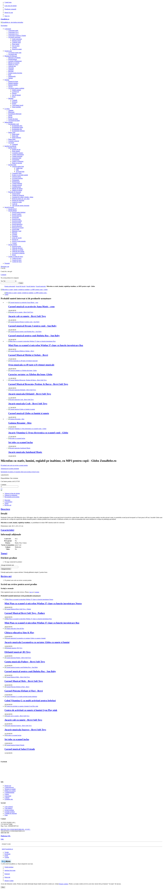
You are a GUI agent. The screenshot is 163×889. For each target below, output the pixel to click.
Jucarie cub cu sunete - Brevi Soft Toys (27, 316)
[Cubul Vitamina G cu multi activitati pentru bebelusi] (21, 696)
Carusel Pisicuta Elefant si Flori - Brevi (24, 691)
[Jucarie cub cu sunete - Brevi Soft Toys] (20, 312)
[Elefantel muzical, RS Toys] (13, 648)
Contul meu (8, 2)
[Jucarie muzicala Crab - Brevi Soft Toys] (21, 399)
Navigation (4, 25)
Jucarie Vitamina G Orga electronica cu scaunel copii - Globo (38, 432)
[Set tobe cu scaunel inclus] (16, 438)
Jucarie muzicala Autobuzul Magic (25, 452)
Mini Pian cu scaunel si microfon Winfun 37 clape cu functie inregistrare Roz (45, 345)
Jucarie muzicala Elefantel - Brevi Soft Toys (29, 394)
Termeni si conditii (10, 789)
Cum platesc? (9, 808)
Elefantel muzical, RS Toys (17, 652)
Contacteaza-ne (9, 787)
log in (31, 592)
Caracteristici (8, 502)
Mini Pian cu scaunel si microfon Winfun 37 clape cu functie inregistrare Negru (43, 603)
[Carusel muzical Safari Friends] (14, 745)
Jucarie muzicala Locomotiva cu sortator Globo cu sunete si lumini (37, 642)
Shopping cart (5, 266)
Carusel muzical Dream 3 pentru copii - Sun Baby (32, 326)
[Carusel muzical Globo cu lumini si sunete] (21, 409)
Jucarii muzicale (41, 286)
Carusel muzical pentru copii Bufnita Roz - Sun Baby (34, 335)
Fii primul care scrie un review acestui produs (14, 465)
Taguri (6, 503)
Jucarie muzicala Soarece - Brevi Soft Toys (25, 729)
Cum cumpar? (9, 806)
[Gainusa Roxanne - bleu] (16, 419)
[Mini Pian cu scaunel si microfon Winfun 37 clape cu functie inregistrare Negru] (29, 599)
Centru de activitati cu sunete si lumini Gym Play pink (31, 710)
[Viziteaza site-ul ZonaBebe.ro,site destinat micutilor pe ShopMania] (6, 862)
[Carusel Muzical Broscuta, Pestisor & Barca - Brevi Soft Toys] (27, 380)
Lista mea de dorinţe (11, 6)
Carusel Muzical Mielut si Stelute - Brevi (28, 355)
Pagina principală (10, 286)
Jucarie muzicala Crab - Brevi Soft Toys (27, 403)
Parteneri (7, 874)
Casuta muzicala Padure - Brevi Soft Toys (25, 661)
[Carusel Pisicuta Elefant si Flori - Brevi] (17, 687)
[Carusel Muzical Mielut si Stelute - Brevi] (21, 351)
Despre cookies (63, 884)
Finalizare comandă (10, 9)
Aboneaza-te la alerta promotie (10, 468)
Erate (6, 815)
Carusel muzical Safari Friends (20, 749)
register (37, 592)
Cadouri (7, 797)
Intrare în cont (9, 12)
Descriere (7, 500)
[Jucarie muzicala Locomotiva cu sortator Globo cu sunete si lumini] (25, 638)
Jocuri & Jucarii (21, 286)
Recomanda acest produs (12, 497)
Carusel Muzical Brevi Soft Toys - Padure (25, 613)
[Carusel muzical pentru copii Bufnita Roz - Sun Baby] (25, 331)
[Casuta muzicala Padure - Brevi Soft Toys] (18, 658)
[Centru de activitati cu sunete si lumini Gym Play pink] (21, 706)
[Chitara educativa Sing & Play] (14, 628)
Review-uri (8, 505)
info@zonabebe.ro (7, 849)
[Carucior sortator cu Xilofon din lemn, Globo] (22, 370)
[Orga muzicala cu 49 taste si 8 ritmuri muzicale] (23, 361)
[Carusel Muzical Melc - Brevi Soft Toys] (17, 677)
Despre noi (8, 785)
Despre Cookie (9, 880)
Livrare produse (9, 810)
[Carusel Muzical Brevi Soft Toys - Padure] (18, 609)
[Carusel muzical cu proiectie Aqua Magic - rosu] (23, 302)
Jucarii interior (30, 286)
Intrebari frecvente (10, 870)
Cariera (7, 794)
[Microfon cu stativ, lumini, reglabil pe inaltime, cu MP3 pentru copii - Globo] (27, 294)
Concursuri (8, 796)
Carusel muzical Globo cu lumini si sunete (28, 413)
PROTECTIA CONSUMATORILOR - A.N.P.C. (15, 829)
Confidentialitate (9, 792)
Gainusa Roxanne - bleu (19, 423)
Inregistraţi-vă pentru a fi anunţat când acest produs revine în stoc (20, 472)
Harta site (7, 877)
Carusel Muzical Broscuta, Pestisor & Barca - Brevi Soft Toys (38, 384)
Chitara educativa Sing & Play (19, 632)
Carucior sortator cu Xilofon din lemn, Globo (30, 374)
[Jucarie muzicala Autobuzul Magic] (19, 448)
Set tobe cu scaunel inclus (20, 442)
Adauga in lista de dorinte (12, 493)
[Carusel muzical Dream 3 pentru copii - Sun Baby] (24, 322)
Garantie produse (10, 812)
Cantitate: (3, 484)
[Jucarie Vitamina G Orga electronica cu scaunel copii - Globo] (27, 428)
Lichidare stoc (9, 799)
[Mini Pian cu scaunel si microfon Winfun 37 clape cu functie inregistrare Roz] (32, 341)
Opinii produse (9, 867)
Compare (3, 274)
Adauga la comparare (11, 495)
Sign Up (7, 16)
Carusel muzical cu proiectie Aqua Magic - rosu (31, 306)
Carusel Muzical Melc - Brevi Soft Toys (24, 681)
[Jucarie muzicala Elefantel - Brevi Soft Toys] (22, 390)
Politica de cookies (10, 791)
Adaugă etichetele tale (7, 565)
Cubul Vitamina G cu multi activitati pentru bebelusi (30, 700)
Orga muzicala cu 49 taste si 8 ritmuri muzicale (31, 365)
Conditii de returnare (11, 813)
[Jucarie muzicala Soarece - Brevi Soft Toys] (18, 725)
